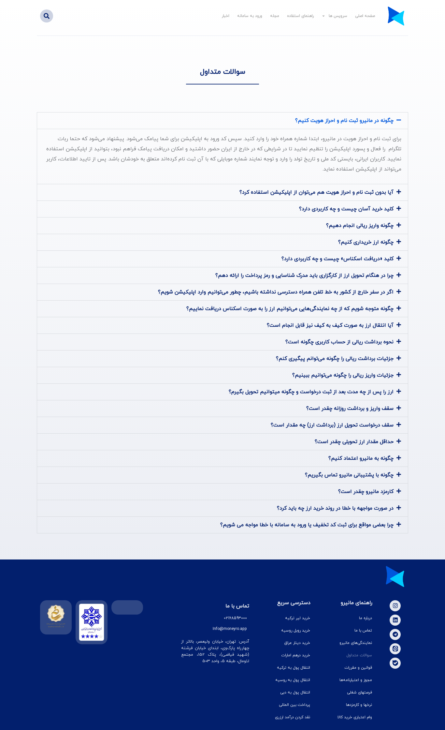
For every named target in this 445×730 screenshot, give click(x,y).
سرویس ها (338, 16)
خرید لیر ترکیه (297, 618)
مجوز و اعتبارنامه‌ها (355, 680)
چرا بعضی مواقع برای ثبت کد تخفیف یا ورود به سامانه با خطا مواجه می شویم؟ (307, 525)
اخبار (225, 16)
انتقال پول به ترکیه (293, 667)
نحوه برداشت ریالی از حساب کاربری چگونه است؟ (339, 342)
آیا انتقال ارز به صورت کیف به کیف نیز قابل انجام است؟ (330, 325)
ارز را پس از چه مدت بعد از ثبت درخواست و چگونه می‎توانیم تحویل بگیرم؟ (311, 391)
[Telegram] (395, 634)
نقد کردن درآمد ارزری (292, 717)
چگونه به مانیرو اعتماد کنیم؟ (361, 458)
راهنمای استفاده (300, 16)
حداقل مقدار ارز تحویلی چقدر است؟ (354, 441)
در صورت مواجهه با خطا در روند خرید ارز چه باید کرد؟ (335, 508)
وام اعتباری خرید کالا (354, 717)
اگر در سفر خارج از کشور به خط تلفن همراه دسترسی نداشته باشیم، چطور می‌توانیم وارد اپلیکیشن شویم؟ (276, 292)
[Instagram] (395, 605)
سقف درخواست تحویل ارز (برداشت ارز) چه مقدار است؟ (332, 425)
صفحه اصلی (365, 16)
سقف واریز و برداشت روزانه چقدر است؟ (350, 408)
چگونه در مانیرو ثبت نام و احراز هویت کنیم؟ (344, 120)
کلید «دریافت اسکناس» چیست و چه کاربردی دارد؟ (337, 258)
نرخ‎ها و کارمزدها (359, 705)
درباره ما (365, 618)
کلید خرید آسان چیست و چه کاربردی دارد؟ (346, 209)
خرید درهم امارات (295, 655)
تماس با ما (363, 630)
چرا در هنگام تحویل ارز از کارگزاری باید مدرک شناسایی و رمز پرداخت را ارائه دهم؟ (304, 275)
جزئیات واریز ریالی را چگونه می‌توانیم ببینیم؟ (343, 375)
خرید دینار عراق (297, 643)
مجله (274, 16)
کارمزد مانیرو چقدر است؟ (366, 491)
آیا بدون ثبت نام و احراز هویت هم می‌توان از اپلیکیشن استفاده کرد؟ (316, 192)
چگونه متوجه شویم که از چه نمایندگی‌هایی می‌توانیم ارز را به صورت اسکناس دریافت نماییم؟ (290, 308)
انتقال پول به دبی (295, 692)
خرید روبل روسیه (295, 630)
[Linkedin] (395, 620)
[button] (46, 15)
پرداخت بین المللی (294, 705)
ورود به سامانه (249, 16)
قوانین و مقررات (358, 667)
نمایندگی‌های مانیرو (355, 643)
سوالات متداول (359, 655)
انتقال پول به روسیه (292, 680)
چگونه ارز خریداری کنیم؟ (366, 242)
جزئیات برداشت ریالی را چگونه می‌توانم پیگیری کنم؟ (335, 358)
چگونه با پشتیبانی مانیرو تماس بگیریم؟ (349, 475)
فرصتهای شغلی (359, 692)
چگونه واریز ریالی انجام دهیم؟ (360, 225)
